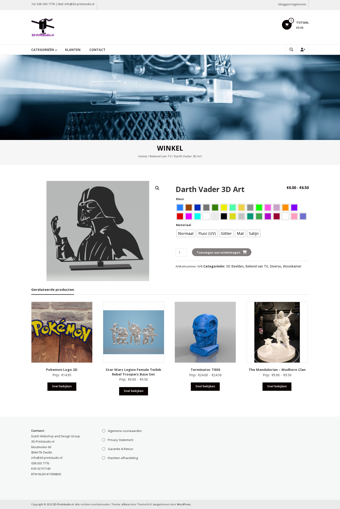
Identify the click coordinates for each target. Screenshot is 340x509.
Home (142, 156)
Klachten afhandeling (123, 458)
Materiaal (183, 225)
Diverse (275, 266)
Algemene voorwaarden (125, 431)
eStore (125, 504)
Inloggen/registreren (292, 4)
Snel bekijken (62, 386)
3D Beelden (235, 266)
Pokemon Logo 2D (61, 369)
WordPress (183, 504)
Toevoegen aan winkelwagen (218, 252)
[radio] (179, 207)
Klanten (72, 49)
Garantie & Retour (120, 449)
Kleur (180, 199)
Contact (97, 49)
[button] (157, 188)
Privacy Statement (120, 440)
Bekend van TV (160, 156)
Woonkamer (292, 266)
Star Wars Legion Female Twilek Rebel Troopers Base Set (133, 371)
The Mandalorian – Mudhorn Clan (277, 369)
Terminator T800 (205, 369)
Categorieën (42, 49)
